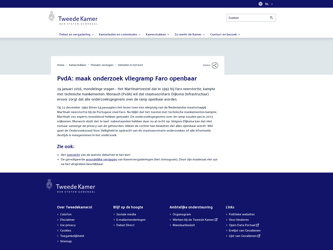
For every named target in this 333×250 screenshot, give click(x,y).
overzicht (73, 155)
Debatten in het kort (130, 64)
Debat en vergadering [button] (75, 34)
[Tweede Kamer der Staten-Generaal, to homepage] (73, 18)
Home (60, 64)
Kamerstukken (77, 64)
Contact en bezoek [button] (224, 34)
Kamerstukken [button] (156, 34)
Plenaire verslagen (102, 64)
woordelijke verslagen (101, 159)
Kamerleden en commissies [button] (118, 34)
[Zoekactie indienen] (271, 18)
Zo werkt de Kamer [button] (188, 34)
